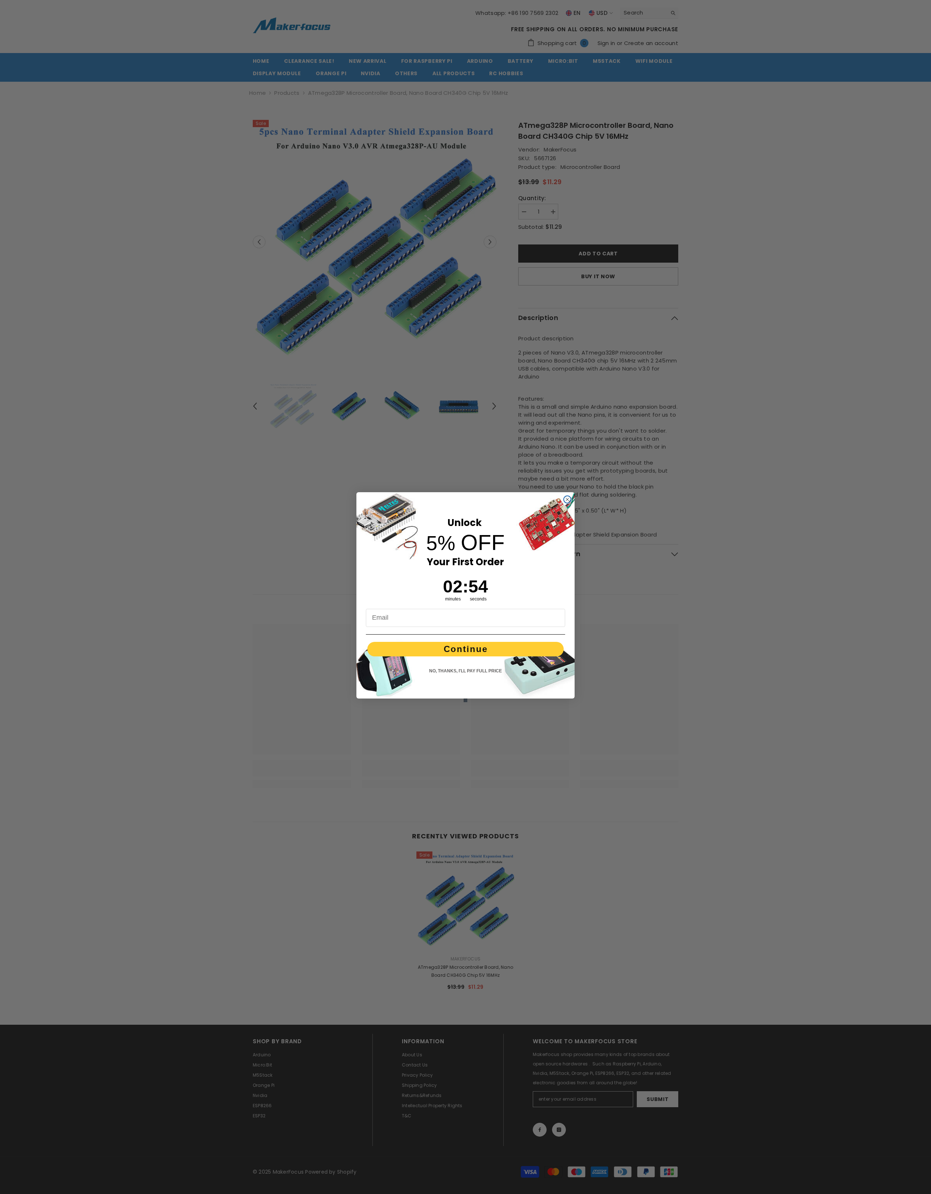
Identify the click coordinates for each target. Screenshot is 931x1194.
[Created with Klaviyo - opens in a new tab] (465, 700)
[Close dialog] (567, 499)
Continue (466, 649)
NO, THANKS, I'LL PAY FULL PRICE (465, 670)
